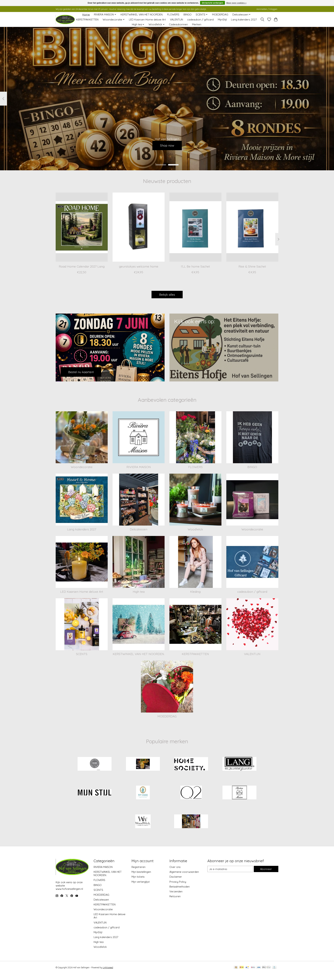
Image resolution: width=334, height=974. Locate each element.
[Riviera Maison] (239, 793)
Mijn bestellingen (141, 871)
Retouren (175, 896)
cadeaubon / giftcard (200, 19)
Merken (196, 24)
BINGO (188, 14)
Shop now (167, 145)
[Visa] (258, 967)
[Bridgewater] (94, 764)
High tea (139, 591)
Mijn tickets (138, 876)
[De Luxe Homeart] (143, 764)
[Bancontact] (247, 967)
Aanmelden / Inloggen (266, 9)
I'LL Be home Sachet (195, 266)
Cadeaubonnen (178, 24)
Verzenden (175, 891)
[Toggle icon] (262, 19)
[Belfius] (253, 967)
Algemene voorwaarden (184, 871)
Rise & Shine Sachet (252, 266)
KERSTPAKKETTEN (87, 19)
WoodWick (195, 529)
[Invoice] (274, 967)
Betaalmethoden (179, 886)
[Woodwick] (143, 822)
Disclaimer (175, 876)
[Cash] (236, 967)
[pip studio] (143, 793)
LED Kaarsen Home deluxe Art (147, 19)
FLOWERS (173, 14)
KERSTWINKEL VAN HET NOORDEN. (142, 14)
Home (86, 14)
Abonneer (266, 869)
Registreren (138, 867)
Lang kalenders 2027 (244, 19)
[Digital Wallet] (266, 967)
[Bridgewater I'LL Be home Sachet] (195, 227)
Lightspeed (108, 967)
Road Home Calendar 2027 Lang (82, 266)
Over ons (175, 867)
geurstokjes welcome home (138, 266)
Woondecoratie (82, 467)
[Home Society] (191, 764)
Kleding (195, 591)
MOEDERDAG (220, 14)
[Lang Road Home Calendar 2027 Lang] (82, 227)
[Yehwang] (191, 822)
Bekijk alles (167, 294)
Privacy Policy (177, 881)
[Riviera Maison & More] (65, 19)
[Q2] (191, 793)
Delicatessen (138, 529)
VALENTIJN (176, 19)
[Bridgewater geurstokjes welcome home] (139, 227)
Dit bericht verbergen (212, 3)
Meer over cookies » (236, 3)
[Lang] (239, 764)
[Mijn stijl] (94, 793)
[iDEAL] (241, 967)
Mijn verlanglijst (141, 881)
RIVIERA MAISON (138, 467)
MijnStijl (222, 19)
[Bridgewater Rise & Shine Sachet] (252, 227)
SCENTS (81, 654)
